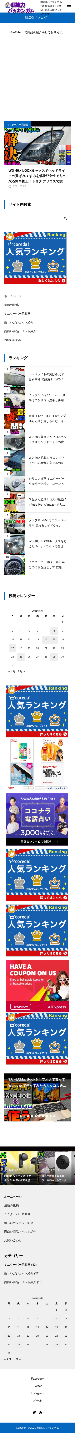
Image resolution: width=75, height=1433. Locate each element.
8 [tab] (47, 1116)
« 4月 (11, 671)
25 (21, 656)
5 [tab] (36, 1116)
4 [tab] (32, 1116)
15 (54, 639)
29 (54, 656)
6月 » (21, 671)
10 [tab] (54, 1116)
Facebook (37, 1378)
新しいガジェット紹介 (18, 322)
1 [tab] (21, 1116)
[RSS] (41, 1412)
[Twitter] (34, 1412)
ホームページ (13, 296)
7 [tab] (43, 1116)
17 (12, 648)
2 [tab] (24, 1116)
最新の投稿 (11, 305)
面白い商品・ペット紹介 (20, 331)
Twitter (37, 1386)
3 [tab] (28, 1116)
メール (37, 1400)
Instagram (37, 1393)
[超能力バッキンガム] (19, 8)
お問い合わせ (13, 340)
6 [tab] (39, 1116)
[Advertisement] (37, 75)
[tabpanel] (37, 1097)
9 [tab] (51, 1116)
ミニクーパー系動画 (17, 124)
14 (46, 639)
